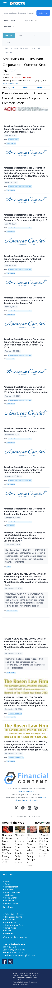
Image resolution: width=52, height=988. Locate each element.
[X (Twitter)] (16, 808)
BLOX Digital (24, 984)
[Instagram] (36, 808)
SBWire (9, 566)
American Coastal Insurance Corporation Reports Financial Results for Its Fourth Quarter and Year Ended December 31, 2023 (24, 343)
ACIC (13, 70)
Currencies (24, 48)
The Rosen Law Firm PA (15, 713)
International (35, 48)
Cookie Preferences (24, 980)
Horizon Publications (29, 973)
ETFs (33, 35)
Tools (7, 43)
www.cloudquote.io (26, 791)
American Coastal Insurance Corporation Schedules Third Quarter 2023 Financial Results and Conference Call (24, 511)
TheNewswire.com (12, 610)
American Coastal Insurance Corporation (19, 186)
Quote (11, 87)
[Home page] (17, 3)
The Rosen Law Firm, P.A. (15, 757)
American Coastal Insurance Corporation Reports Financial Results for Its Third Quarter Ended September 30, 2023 (24, 470)
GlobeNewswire (11, 143)
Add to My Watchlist (10, 83)
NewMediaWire (11, 672)
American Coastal (13, 139)
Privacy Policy (21, 978)
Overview (8, 48)
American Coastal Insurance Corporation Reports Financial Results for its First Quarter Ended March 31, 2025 (24, 129)
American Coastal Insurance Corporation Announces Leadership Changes (24, 429)
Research (41, 87)
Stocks (21, 35)
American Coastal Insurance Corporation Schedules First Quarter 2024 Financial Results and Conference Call (24, 300)
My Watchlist (29, 20)
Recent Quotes (9, 20)
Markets (8, 35)
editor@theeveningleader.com (22, 955)
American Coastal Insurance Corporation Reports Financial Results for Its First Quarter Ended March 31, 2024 (24, 259)
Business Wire (11, 190)
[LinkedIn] (29, 808)
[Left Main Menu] (5, 3)
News (16, 48)
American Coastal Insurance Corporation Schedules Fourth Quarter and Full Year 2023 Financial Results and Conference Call (26, 390)
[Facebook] (23, 808)
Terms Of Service (30, 800)
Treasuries (8, 52)
